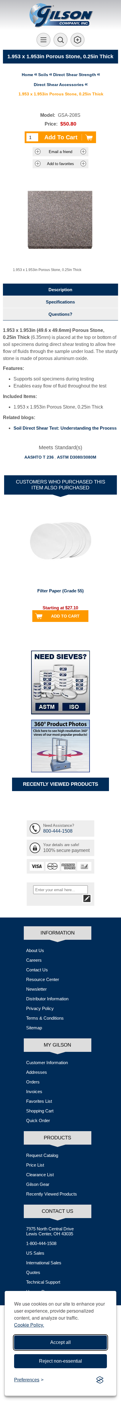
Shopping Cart (39, 1110)
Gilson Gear (37, 1184)
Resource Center (42, 979)
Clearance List (40, 1174)
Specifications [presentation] (60, 301)
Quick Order (38, 1120)
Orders (33, 1081)
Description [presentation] (60, 289)
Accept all (60, 1342)
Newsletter (36, 989)
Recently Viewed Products (51, 1193)
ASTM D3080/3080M (76, 457)
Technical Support (43, 1282)
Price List (35, 1164)
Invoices (34, 1091)
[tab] (60, 290)
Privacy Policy (40, 1008)
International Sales (43, 1262)
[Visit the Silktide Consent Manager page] (100, 1380)
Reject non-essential (60, 1361)
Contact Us (37, 969)
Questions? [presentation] (60, 314)
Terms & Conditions (45, 1018)
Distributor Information (47, 998)
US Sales (35, 1253)
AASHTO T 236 (39, 457)
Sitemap (34, 1027)
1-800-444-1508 (41, 1243)
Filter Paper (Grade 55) (60, 590)
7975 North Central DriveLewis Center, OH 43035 (50, 1231)
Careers (34, 960)
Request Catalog (42, 1155)
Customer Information (47, 1062)
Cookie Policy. (29, 1324)
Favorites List (39, 1101)
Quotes (33, 1272)
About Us (35, 950)
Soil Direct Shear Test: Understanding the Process (65, 428)
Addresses (36, 1072)
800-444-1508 (58, 831)
